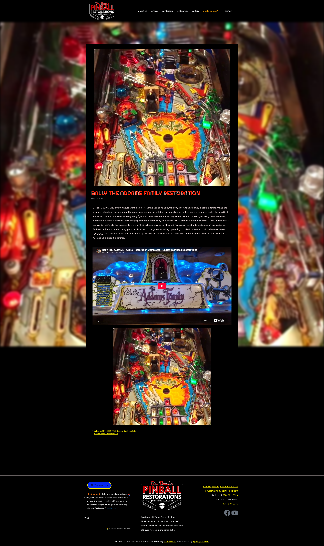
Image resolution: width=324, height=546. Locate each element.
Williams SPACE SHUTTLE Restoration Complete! (115, 431)
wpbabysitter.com (201, 541)
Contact (228, 11)
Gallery (195, 11)
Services (154, 11)
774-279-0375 (230, 503)
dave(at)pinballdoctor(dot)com (221, 491)
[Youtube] (235, 513)
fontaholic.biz (170, 541)
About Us (142, 11)
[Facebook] (227, 513)
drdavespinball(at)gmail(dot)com (220, 486)
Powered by (120, 529)
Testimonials (182, 11)
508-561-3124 (230, 495)
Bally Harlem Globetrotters (106, 434)
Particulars (167, 11)
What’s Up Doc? (210, 11)
